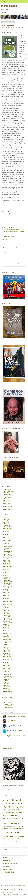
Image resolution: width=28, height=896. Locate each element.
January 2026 (7, 525)
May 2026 (6, 519)
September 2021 (8, 569)
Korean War (9, 828)
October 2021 (7, 568)
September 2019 (8, 604)
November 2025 (8, 528)
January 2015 (7, 689)
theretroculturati (10, 27)
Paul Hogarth (7, 500)
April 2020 (6, 593)
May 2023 (6, 554)
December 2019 (8, 600)
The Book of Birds (8, 707)
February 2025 (7, 542)
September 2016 (8, 659)
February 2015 (7, 688)
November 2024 (8, 546)
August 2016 (7, 661)
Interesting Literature (9, 871)
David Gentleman (8, 494)
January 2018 (7, 635)
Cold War (21, 813)
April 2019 (6, 612)
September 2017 (8, 641)
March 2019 (7, 613)
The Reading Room (8, 22)
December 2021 (8, 564)
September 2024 (8, 549)
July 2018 (6, 625)
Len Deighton (20, 828)
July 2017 (6, 644)
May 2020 (6, 592)
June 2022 (6, 558)
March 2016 (7, 668)
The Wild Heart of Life (9, 862)
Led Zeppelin (14, 828)
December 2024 (8, 545)
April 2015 (6, 685)
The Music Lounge (8, 506)
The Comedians (18, 151)
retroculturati (9, 5)
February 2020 (7, 597)
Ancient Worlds (7, 865)
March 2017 (7, 650)
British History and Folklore (10, 492)
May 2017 (6, 647)
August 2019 (7, 606)
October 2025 (7, 529)
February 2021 (7, 578)
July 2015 (6, 680)
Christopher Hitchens (10, 813)
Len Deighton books (6, 830)
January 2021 (7, 580)
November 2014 (8, 692)
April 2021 (6, 575)
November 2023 (8, 551)
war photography (14, 841)
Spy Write (6, 866)
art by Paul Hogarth (12, 800)
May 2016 (6, 665)
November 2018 (8, 619)
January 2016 (7, 671)
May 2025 (6, 537)
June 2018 (6, 627)
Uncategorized (7, 509)
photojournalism (8, 839)
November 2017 (8, 638)
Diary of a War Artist (8, 702)
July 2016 (6, 662)
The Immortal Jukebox (9, 872)
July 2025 (6, 534)
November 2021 (8, 566)
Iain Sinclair (11, 818)
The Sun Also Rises (6, 239)
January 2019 (7, 616)
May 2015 (6, 683)
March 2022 (7, 560)
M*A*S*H (11, 830)
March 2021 (7, 577)
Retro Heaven (7, 503)
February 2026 (7, 523)
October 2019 (7, 603)
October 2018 (7, 621)
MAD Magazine (16, 830)
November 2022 (8, 555)
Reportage (6, 501)
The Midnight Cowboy (9, 236)
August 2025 (7, 533)
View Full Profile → (7, 789)
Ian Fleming (16, 818)
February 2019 (7, 615)
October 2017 (7, 639)
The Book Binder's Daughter (10, 863)
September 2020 (8, 586)
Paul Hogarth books (20, 836)
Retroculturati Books (8, 505)
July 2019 (6, 607)
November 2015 (8, 674)
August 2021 (7, 571)
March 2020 (7, 595)
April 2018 (6, 630)
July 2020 (6, 589)
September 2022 (8, 557)
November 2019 (8, 601)
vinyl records (7, 841)
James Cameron (7, 497)
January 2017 (7, 653)
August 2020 (7, 587)
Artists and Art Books (9, 491)
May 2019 (6, 610)
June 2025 (6, 536)
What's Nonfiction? (8, 868)
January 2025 (7, 543)
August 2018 (7, 624)
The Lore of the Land (8, 704)
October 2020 (7, 584)
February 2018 (7, 633)
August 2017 (7, 642)
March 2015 (7, 686)
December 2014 (8, 691)
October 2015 (7, 676)
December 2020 (8, 581)
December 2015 (8, 673)
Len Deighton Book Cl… (12, 735)
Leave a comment (12, 29)
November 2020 (8, 583)
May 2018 (6, 628)
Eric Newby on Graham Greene (15, 229)
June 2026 (6, 517)
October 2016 (7, 657)
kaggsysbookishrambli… (12, 720)
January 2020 (7, 598)
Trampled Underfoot (8, 705)
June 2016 (6, 664)
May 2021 (6, 574)
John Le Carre (16, 826)
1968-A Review (7, 489)
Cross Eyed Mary (8, 701)
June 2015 (6, 682)
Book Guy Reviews (8, 869)
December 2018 (8, 618)
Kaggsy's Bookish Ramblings (10, 858)
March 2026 (7, 522)
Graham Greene (7, 495)
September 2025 (8, 531)
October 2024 (7, 548)
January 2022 (7, 563)
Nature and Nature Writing (10, 498)
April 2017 (6, 648)
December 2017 (8, 636)
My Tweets (5, 849)
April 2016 (6, 667)
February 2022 (7, 561)
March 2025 (7, 540)
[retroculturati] (14, 17)
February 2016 (7, 670)
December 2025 (8, 526)
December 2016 (8, 654)
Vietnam (16, 839)
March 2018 (7, 632)
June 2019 (6, 609)
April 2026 (6, 520)
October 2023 (7, 552)
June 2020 (6, 590)
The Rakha (6, 857)
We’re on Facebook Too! (10, 748)
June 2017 (6, 645)
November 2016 (8, 656)
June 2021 (6, 572)
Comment (20, 263)
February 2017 (7, 651)
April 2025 (6, 539)
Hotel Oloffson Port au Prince (17, 231)
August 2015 (7, 679)
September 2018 (8, 622)
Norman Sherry (22, 830)
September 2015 (8, 677)
